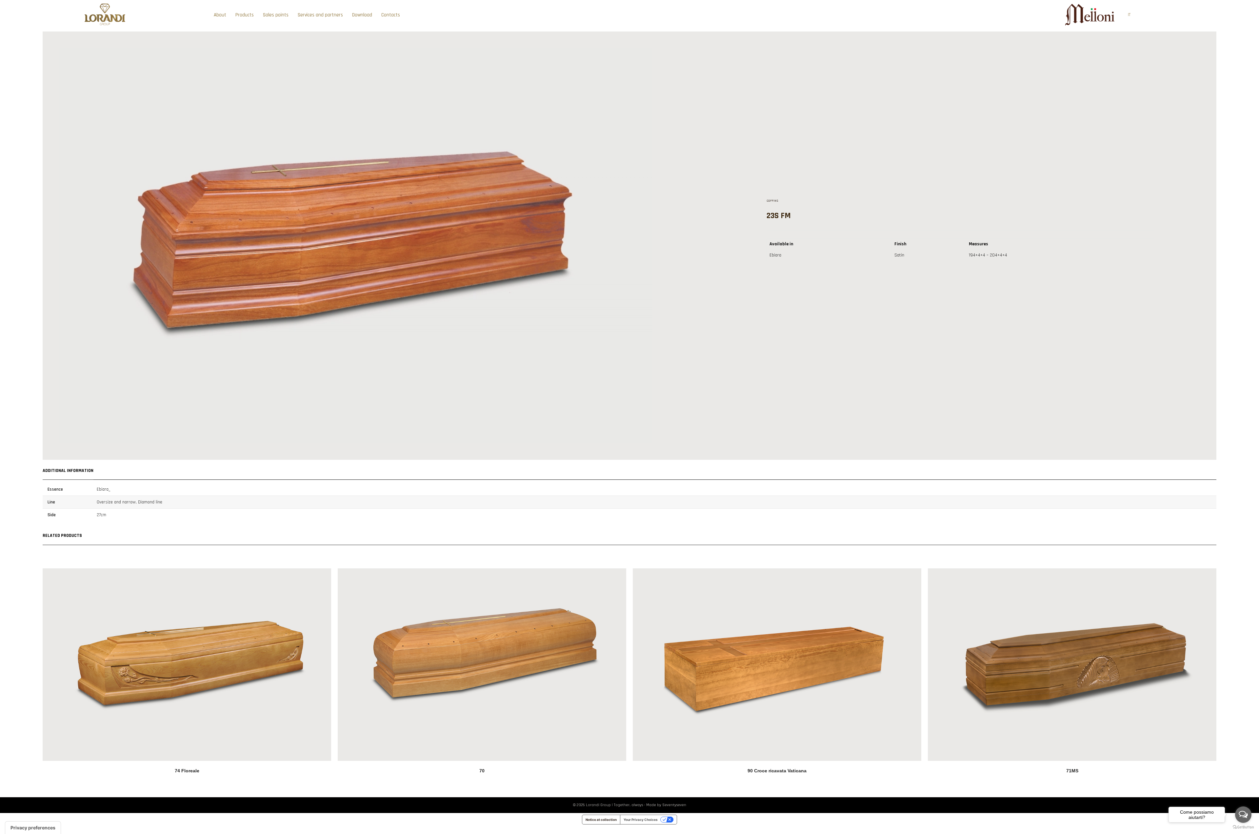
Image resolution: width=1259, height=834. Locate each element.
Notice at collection (601, 820)
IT (1129, 15)
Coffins (772, 201)
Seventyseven (674, 805)
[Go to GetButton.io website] (1243, 827)
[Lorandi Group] (104, 25)
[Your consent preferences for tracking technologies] (33, 828)
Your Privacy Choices (641, 820)
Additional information (68, 471)
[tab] (68, 469)
